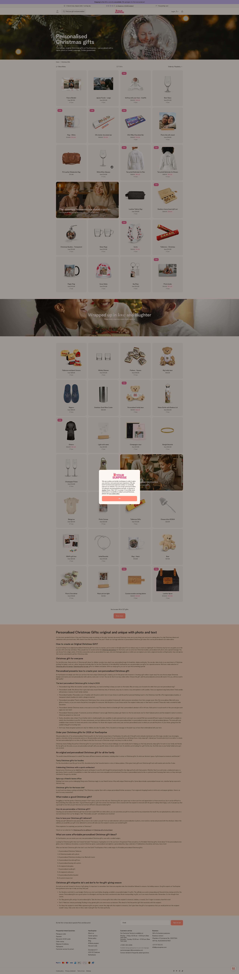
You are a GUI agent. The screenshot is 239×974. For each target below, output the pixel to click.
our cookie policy (114, 494)
